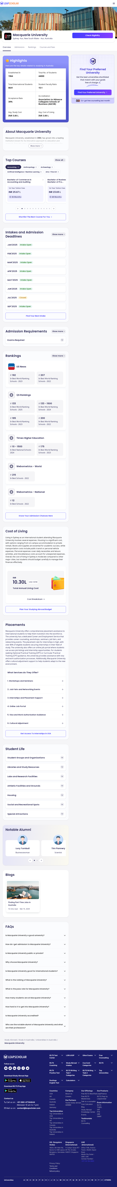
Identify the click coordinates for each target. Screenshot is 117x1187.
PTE (98, 1112)
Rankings (32, 47)
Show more (57, 234)
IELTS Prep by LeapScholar (102, 1097)
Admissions (19, 47)
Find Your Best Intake (35, 316)
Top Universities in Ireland (56, 1133)
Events (83, 1115)
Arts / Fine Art (52, 172)
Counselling (85, 1123)
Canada (52, 1099)
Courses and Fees (47, 47)
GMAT (99, 1116)
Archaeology (47, 167)
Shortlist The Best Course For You (34, 217)
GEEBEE (68, 1105)
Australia (52, 1102)
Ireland (52, 1105)
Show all (59, 160)
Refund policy (54, 1171)
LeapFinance (102, 1094)
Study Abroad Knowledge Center (88, 1111)
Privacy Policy (54, 1163)
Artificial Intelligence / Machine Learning (24, 172)
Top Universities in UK (56, 1119)
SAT (98, 1109)
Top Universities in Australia (56, 1128)
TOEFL (99, 1107)
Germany (52, 1107)
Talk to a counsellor (88, 1101)
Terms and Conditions (53, 1167)
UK (50, 1096)
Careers (68, 1096)
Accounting (13, 167)
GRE (98, 1114)
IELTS (83, 1121)
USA (51, 1094)
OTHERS (107, 1180)
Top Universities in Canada (56, 1124)
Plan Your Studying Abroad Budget (36, 609)
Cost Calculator (87, 1104)
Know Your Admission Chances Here (36, 515)
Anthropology (30, 167)
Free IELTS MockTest (89, 1094)
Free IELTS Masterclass (85, 1097)
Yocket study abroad (73, 1103)
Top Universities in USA (56, 1115)
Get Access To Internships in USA (35, 733)
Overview (7, 47)
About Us (68, 1094)
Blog (83, 1107)
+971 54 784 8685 (87, 1161)
